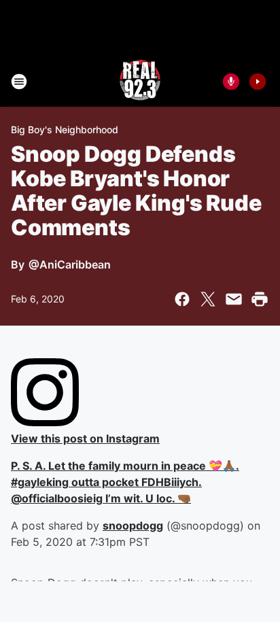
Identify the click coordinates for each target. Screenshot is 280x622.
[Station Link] (140, 81)
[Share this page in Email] (233, 299)
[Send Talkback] (231, 81)
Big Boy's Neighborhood (64, 129)
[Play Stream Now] (257, 81)
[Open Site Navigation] (19, 81)
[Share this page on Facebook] (182, 299)
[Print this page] (259, 299)
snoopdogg (133, 525)
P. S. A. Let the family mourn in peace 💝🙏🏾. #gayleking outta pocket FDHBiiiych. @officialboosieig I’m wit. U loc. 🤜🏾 (125, 482)
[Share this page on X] (207, 299)
